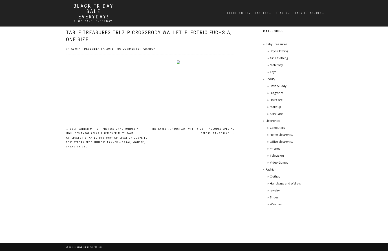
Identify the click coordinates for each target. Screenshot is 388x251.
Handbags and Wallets (285, 183)
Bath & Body (278, 86)
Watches (276, 204)
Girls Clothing (279, 58)
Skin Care (276, 114)
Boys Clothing (279, 51)
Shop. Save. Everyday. (94, 21)
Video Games (279, 162)
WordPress (96, 246)
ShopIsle (71, 246)
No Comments (128, 48)
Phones (275, 149)
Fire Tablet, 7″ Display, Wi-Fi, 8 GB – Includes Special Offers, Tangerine (192, 131)
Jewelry (275, 190)
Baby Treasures (308, 13)
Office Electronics (281, 142)
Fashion (262, 13)
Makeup (275, 107)
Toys (273, 72)
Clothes (275, 176)
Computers (277, 128)
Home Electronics (281, 135)
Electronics (238, 13)
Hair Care (276, 100)
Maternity (276, 65)
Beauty (282, 13)
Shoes (274, 197)
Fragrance (277, 93)
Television (277, 155)
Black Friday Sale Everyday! (93, 11)
